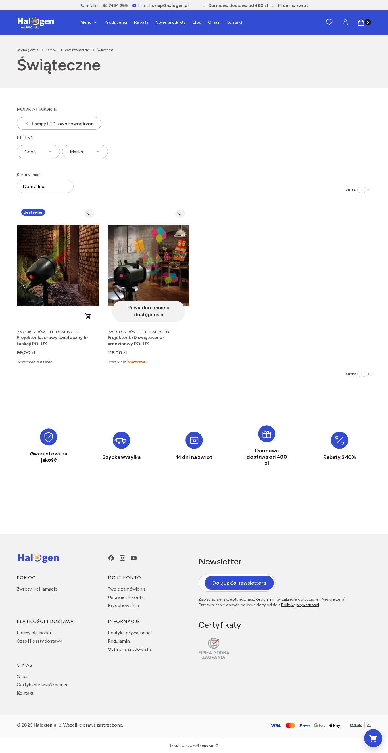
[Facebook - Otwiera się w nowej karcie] (111, 558)
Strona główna (28, 50)
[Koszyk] (373, 738)
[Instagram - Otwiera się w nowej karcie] (122, 558)
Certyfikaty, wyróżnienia (42, 684)
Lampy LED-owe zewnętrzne (67, 50)
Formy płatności (34, 632)
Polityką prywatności (300, 604)
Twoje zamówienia (127, 589)
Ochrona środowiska (130, 649)
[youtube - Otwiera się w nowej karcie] (133, 558)
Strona (351, 189)
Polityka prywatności (130, 632)
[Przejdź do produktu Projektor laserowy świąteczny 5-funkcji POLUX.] (58, 265)
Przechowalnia (123, 605)
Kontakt (25, 693)
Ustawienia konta (126, 597)
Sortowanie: (28, 174)
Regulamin (119, 641)
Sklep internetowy (192, 745)
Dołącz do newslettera (239, 583)
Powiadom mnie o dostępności (149, 311)
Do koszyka (88, 316)
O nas (23, 676)
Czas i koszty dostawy (39, 641)
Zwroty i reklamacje (37, 589)
